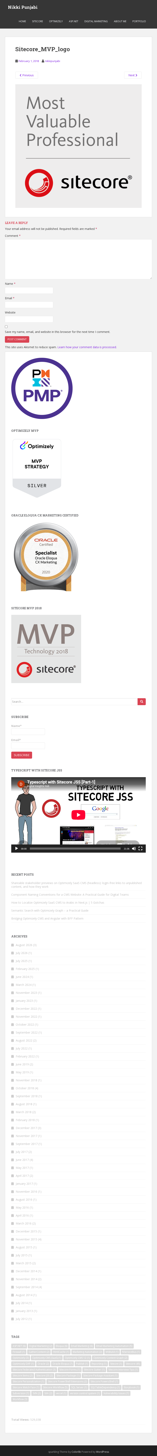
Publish (82, 1363)
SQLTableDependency (105, 1387)
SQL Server (79, 1387)
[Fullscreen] (140, 849)
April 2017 (22, 1176)
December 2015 (26, 1231)
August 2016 (24, 1199)
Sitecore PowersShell (104, 1381)
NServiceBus (131, 1352)
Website (10, 312)
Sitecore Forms (69, 1369)
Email (10, 298)
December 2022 (26, 1009)
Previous (27, 75)
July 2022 (22, 1048)
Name (10, 284)
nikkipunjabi (52, 61)
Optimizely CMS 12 (77, 1358)
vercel (61, 1393)
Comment (13, 236)
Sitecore (37, 21)
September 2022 (27, 1032)
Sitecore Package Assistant (100, 1375)
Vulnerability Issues (116, 1393)
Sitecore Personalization (28, 1381)
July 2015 (22, 1255)
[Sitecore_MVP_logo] (78, 146)
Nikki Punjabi (23, 7)
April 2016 (22, 1215)
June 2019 (22, 1064)
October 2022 (25, 1024)
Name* (16, 726)
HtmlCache (61, 1352)
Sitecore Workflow (55, 1387)
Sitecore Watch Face (26, 1387)
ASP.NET (73, 21)
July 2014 (22, 1303)
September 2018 (27, 1096)
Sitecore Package (68, 1375)
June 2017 (22, 1160)
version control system (85, 1393)
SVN (37, 1393)
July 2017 (22, 1152)
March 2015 (23, 1263)
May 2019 (22, 1072)
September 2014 (27, 1287)
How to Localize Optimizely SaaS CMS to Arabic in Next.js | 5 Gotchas (57, 902)
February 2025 (25, 969)
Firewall (19, 1352)
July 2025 (22, 961)
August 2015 (24, 1247)
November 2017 (26, 1136)
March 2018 (23, 1112)
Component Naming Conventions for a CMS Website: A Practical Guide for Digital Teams (70, 894)
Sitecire (116, 1363)
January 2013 (24, 1311)
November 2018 (26, 1080)
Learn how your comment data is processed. (87, 347)
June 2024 (22, 977)
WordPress (102, 1452)
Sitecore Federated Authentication (34, 1369)
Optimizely (56, 21)
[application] (78, 815)
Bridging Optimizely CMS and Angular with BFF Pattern (47, 918)
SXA (48, 1393)
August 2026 (24, 945)
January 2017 (24, 1184)
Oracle (43, 1363)
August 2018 (24, 1104)
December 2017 (26, 1128)
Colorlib (76, 1452)
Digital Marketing (96, 21)
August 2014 (24, 1295)
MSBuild (112, 1352)
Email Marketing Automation (114, 1346)
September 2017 (27, 1144)
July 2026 (22, 953)
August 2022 (24, 1040)
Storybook (131, 1387)
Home (22, 21)
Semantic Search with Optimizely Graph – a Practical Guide (50, 910)
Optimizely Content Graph (110, 1358)
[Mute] (134, 849)
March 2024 (23, 985)
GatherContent (39, 1352)
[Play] (17, 849)
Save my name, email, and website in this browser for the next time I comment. (57, 332)
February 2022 (25, 1056)
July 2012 (22, 1319)
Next (132, 75)
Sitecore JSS (44, 1375)
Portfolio (139, 21)
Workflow (20, 1399)
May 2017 (22, 1168)
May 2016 (22, 1207)
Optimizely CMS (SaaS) (46, 1358)
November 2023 (26, 993)
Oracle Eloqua (62, 1363)
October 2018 (25, 1088)
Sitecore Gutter (94, 1369)
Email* (16, 740)
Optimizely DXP (23, 1363)
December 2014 (26, 1271)
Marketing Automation (87, 1352)
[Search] (142, 701)
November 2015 (26, 1239)
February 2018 (25, 1120)
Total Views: (20, 1420)
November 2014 (26, 1279)
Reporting (99, 1363)
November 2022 (26, 1016)
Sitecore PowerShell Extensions (67, 1381)
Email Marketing (82, 1346)
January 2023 (24, 1001)
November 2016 (26, 1191)
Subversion (21, 1393)
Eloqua (61, 1346)
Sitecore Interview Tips (123, 1369)
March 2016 (23, 1223)
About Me (120, 21)
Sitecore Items (23, 1375)
